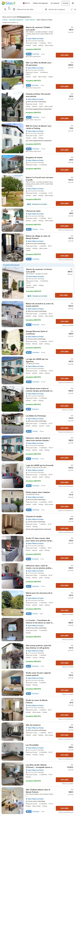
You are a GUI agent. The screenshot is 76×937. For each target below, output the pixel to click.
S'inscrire (65, 3)
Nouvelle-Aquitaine (16, 20)
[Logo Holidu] (11, 3)
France (4, 20)
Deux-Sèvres (30, 20)
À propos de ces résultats (9, 22)
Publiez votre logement (40, 3)
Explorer (65, 55)
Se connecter (55, 3)
